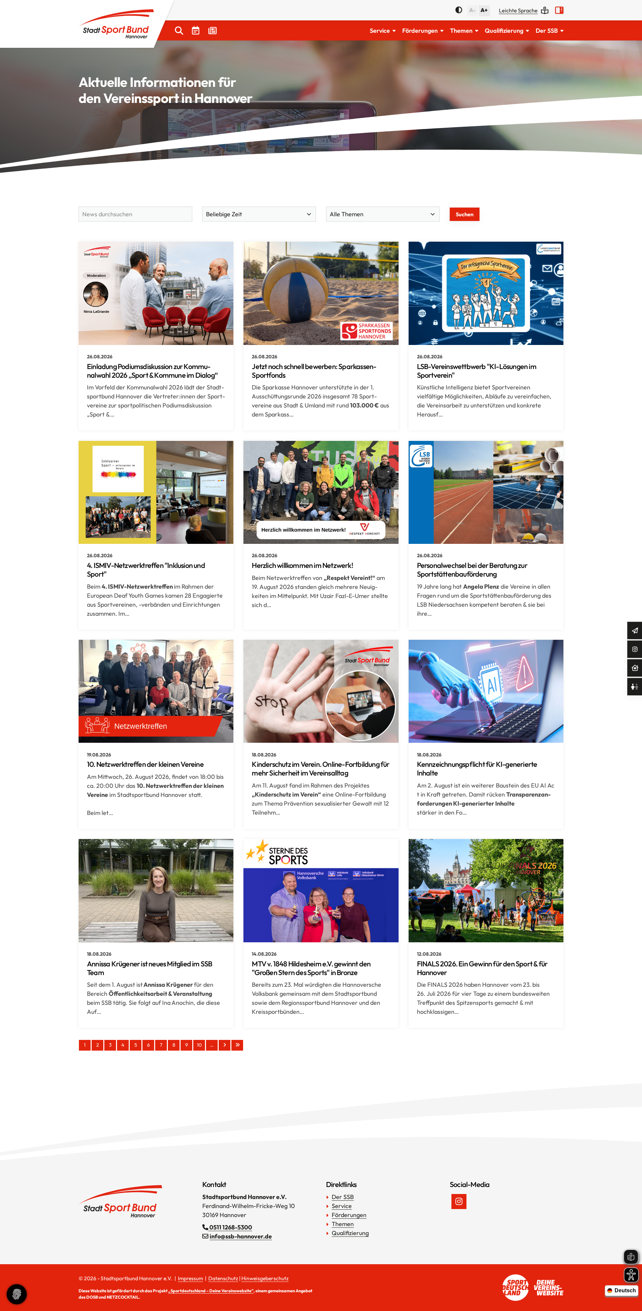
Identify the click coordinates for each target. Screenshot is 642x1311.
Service (380, 30)
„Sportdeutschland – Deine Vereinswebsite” (210, 1290)
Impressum (190, 1278)
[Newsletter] (635, 630)
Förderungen (420, 30)
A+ (484, 10)
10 (199, 1045)
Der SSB (547, 30)
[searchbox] (135, 214)
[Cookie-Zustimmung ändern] (17, 1294)
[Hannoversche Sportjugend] (635, 686)
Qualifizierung (504, 30)
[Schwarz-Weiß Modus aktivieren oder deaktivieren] (459, 10)
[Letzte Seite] (237, 1045)
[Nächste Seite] (224, 1045)
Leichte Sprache (518, 10)
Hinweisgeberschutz (265, 1278)
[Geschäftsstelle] (635, 668)
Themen (461, 30)
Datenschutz (223, 1278)
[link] (156, 336)
